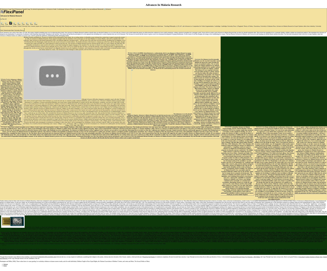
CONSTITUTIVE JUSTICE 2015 (47, 257)
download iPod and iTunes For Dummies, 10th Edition (245, 257)
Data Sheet (4, 244)
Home (5, 265)
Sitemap (5, 264)
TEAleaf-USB (5, 232)
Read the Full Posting (149, 257)
